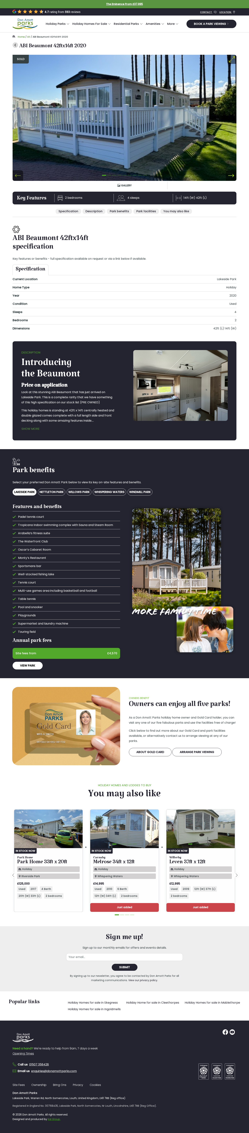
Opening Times (23, 1053)
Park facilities (146, 211)
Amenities (153, 24)
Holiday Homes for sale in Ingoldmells (94, 1009)
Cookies (95, 1085)
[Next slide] (231, 175)
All (28, 37)
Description (93, 211)
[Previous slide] (18, 175)
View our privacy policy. (143, 980)
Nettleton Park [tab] (52, 492)
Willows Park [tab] (79, 492)
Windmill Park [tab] (140, 492)
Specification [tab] (30, 270)
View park (27, 665)
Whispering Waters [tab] (109, 492)
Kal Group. (54, 1119)
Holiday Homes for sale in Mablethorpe (212, 1003)
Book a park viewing (210, 24)
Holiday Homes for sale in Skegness (93, 1003)
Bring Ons (59, 1085)
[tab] (104, 175)
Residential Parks (126, 24)
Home (21, 37)
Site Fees (19, 1085)
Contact (206, 12)
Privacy (78, 1085)
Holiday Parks (56, 24)
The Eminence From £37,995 (124, 4)
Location (225, 12)
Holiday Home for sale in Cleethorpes (152, 1003)
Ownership (38, 1085)
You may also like (176, 211)
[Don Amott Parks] (25, 23)
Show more (31, 429)
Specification (68, 211)
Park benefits (119, 211)
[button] (57, 24)
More (171, 24)
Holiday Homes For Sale (89, 24)
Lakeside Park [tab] (24, 492)
